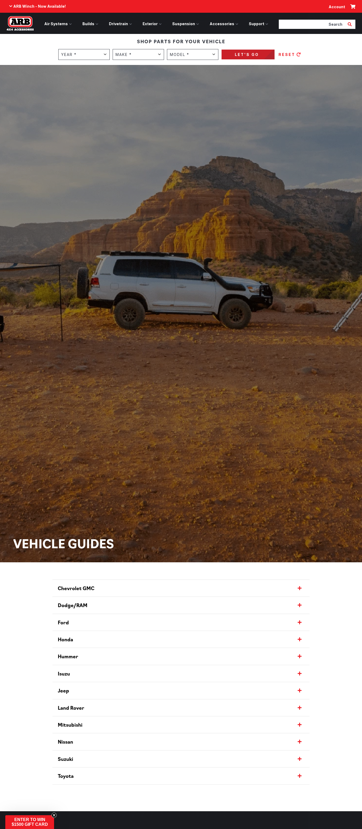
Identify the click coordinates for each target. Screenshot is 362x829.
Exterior (150, 23)
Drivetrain (118, 23)
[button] (29, 822)
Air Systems (56, 23)
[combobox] (312, 24)
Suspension (183, 23)
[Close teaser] (54, 815)
